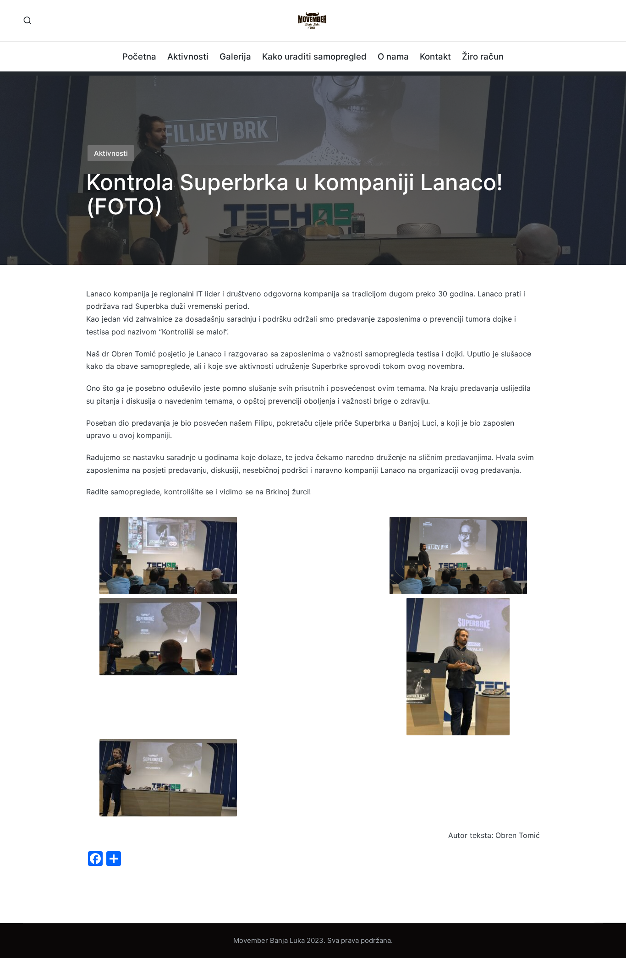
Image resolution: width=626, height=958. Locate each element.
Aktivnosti (111, 153)
